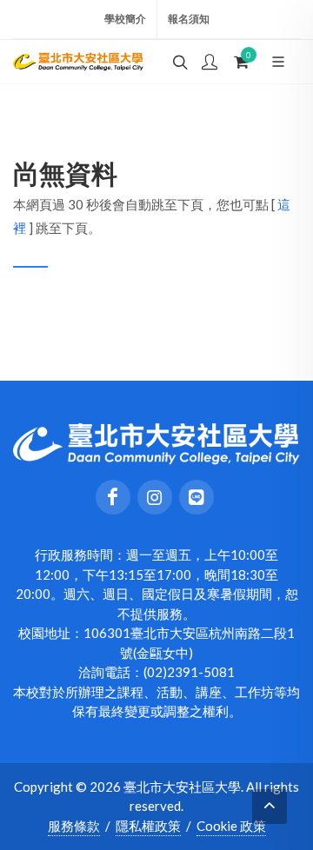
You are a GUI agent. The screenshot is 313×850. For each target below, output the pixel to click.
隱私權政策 (148, 825)
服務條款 (74, 825)
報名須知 (189, 18)
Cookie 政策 (231, 825)
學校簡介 (125, 18)
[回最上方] (269, 806)
